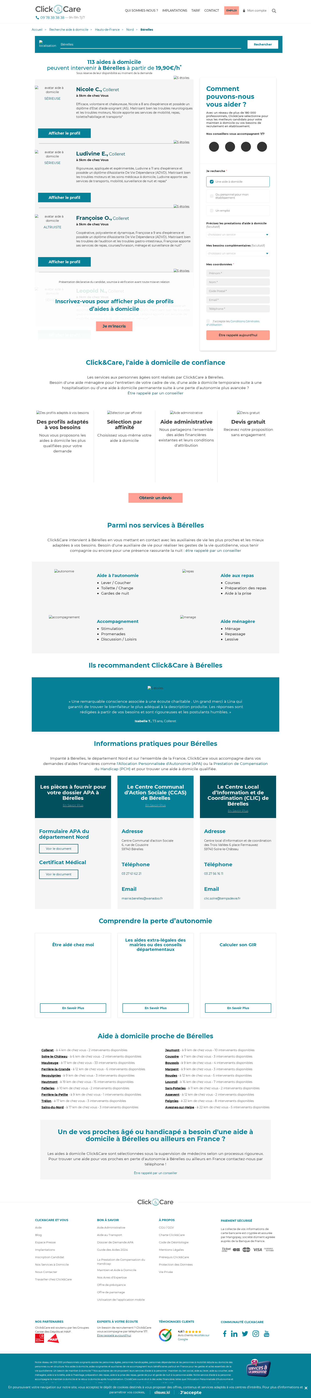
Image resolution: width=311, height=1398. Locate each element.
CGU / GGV (166, 1227)
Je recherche (215, 171)
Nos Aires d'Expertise (112, 1277)
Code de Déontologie (174, 1242)
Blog (38, 1235)
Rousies (171, 1075)
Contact (211, 10)
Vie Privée (166, 1272)
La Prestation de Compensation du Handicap (121, 1261)
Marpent (172, 1069)
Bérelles (146, 30)
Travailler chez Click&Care (53, 1279)
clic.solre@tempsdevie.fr (222, 898)
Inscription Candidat (49, 1257)
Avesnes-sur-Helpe (179, 1107)
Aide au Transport (109, 1235)
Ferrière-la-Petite (54, 1094)
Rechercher (263, 44)
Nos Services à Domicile (52, 1264)
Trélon (46, 1101)
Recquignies (51, 1075)
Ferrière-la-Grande (55, 1069)
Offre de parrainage (111, 1292)
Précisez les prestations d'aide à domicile (236, 223)
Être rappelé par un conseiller (155, 393)
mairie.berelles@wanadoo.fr (142, 898)
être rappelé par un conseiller (213, 550)
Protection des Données (176, 1264)
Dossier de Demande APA (115, 1242)
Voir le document (59, 849)
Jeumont (172, 1050)
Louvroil (171, 1082)
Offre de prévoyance (111, 1284)
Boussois (172, 1063)
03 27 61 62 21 (131, 874)
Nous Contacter (46, 1272)
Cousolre (172, 1056)
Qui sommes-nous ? (141, 10)
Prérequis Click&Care (174, 1257)
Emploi (231, 10)
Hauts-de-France (107, 30)
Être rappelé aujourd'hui (238, 335)
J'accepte (191, 1392)
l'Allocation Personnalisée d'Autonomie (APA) (159, 763)
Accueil (37, 30)
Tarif (195, 10)
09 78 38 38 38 (52, 18)
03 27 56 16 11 (213, 874)
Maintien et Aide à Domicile (116, 1270)
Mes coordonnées (219, 264)
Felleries (47, 1088)
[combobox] (150, 44)
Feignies (171, 1101)
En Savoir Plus (73, 805)
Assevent (172, 1094)
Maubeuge (49, 1063)
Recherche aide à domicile (68, 30)
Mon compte (256, 10)
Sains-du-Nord (52, 1107)
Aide (38, 1227)
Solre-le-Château (54, 1056)
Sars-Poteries (175, 1088)
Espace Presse (45, 1242)
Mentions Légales (171, 1249)
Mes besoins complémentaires (228, 245)
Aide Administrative (111, 1227)
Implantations (174, 10)
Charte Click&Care (172, 1235)
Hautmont (49, 1082)
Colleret (47, 1050)
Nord (130, 30)
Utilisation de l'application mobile (121, 1299)
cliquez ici (162, 1392)
